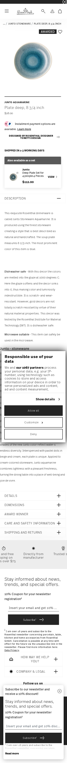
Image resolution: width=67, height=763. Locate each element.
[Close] (59, 691)
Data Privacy (11, 650)
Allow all (33, 410)
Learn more (24, 129)
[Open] (42, 11)
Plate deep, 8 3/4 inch (47, 23)
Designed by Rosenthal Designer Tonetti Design (31, 137)
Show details (45, 399)
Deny (33, 434)
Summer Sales (7, 2)
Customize (31, 422)
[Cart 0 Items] (60, 11)
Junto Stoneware (19, 23)
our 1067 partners (30, 367)
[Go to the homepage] (25, 11)
